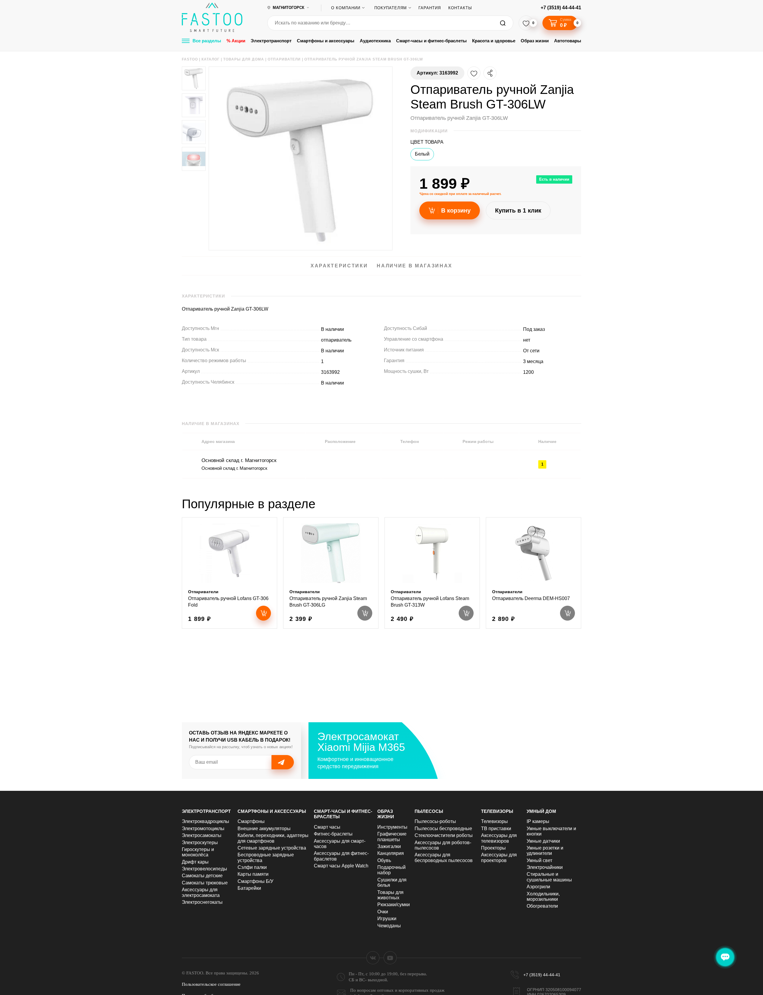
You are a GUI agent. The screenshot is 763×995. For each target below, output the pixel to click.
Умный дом (541, 811)
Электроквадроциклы (205, 821)
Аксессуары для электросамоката (201, 892)
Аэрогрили (538, 886)
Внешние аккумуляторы (264, 828)
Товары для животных (390, 895)
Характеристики (339, 265)
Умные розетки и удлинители (545, 850)
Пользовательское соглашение (211, 984)
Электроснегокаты (202, 902)
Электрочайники (545, 867)
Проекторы (493, 847)
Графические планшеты (392, 836)
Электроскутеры (200, 842)
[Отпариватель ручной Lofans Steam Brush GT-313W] (432, 572)
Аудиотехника (375, 40)
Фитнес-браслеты (333, 833)
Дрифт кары (195, 861)
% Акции (236, 40)
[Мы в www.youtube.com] (390, 957)
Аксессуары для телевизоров (499, 838)
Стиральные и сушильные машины (549, 877)
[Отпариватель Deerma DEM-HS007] (533, 572)
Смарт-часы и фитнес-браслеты (431, 40)
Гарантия (429, 8)
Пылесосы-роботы (435, 821)
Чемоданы (389, 925)
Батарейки (249, 888)
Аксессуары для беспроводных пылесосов (444, 857)
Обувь (384, 860)
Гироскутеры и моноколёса (198, 852)
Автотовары (567, 40)
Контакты (460, 8)
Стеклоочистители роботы (444, 835)
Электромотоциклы (203, 828)
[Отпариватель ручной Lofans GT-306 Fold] (229, 572)
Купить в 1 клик (518, 210)
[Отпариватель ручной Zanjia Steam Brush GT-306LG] (330, 572)
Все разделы (207, 40)
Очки (382, 911)
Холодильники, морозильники (543, 896)
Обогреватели (542, 906)
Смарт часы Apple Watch (341, 865)
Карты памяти (253, 874)
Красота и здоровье (493, 40)
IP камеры (538, 821)
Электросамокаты (201, 835)
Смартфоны (251, 821)
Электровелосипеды (204, 868)
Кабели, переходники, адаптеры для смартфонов (273, 838)
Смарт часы (327, 827)
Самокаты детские (202, 875)
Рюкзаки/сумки (393, 904)
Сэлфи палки (252, 867)
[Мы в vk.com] (372, 957)
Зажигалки (389, 846)
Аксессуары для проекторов (499, 857)
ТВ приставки (496, 828)
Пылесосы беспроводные (443, 828)
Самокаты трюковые (205, 882)
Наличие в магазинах (414, 265)
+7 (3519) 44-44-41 (561, 7)
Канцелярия (390, 853)
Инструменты (392, 827)
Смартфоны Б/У (255, 881)
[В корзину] (263, 613)
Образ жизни (535, 40)
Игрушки (386, 918)
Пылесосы (429, 811)
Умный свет (539, 860)
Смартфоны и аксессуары (325, 40)
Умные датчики (543, 841)
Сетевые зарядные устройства (272, 847)
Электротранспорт (271, 40)
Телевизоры (497, 811)
